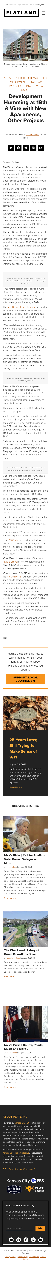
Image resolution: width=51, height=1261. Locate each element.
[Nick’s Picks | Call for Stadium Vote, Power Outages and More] (25, 834)
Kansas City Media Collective (16, 1152)
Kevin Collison (32, 134)
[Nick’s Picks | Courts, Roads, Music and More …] (25, 1024)
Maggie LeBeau (13, 958)
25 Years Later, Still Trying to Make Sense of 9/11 (23, 748)
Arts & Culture (15, 78)
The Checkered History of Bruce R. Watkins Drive (21, 952)
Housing (24, 86)
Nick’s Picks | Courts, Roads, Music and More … (23, 1047)
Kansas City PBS (22, 1122)
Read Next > (16, 787)
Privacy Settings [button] (10, 1257)
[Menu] (43, 13)
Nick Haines (12, 867)
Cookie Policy (34, 1257)
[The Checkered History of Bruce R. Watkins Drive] (25, 929)
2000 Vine (14, 540)
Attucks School (10, 561)
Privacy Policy (22, 1257)
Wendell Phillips (15, 576)
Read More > (10, 898)
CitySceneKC (37, 78)
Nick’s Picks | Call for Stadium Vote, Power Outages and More (24, 859)
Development (16, 82)
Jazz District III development (21, 307)
